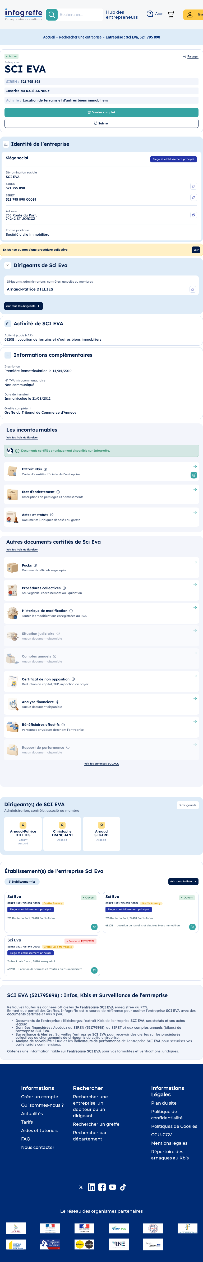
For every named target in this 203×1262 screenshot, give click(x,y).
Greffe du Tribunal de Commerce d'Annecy (40, 412)
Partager (193, 56)
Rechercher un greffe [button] (96, 1124)
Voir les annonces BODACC (101, 763)
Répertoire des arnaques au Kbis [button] (170, 1155)
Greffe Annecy (53, 903)
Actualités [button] (32, 1113)
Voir (196, 249)
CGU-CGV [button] (161, 1134)
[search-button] (52, 15)
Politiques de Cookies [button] (174, 1126)
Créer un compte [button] (39, 1096)
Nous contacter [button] (37, 1147)
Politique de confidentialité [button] (167, 1114)
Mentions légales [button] (169, 1143)
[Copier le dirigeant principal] (193, 289)
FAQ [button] (25, 1139)
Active (12, 56)
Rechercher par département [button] (90, 1136)
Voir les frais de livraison (22, 437)
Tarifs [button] (27, 1122)
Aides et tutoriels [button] (39, 1130)
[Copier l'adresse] (193, 215)
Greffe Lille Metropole (58, 946)
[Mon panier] (171, 14)
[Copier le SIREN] (193, 186)
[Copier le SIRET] (193, 197)
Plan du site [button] (164, 1103)
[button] (122, 15)
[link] (52, 912)
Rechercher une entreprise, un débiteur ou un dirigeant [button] (90, 1106)
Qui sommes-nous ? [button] (42, 1105)
